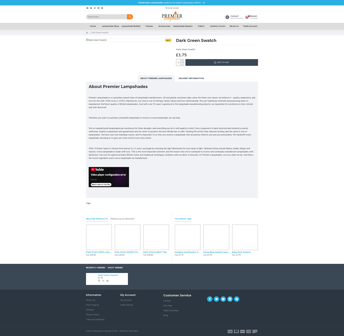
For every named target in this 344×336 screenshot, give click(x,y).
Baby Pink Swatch (241, 252)
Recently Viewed (95, 268)
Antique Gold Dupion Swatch (188, 252)
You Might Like (183, 219)
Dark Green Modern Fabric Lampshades (128, 252)
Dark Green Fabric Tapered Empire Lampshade (156, 252)
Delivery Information (191, 78)
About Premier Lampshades (156, 78)
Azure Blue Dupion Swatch (216, 252)
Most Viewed (115, 268)
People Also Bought (123, 219)
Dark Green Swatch (108, 275)
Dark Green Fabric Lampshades (99, 252)
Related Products (97, 219)
